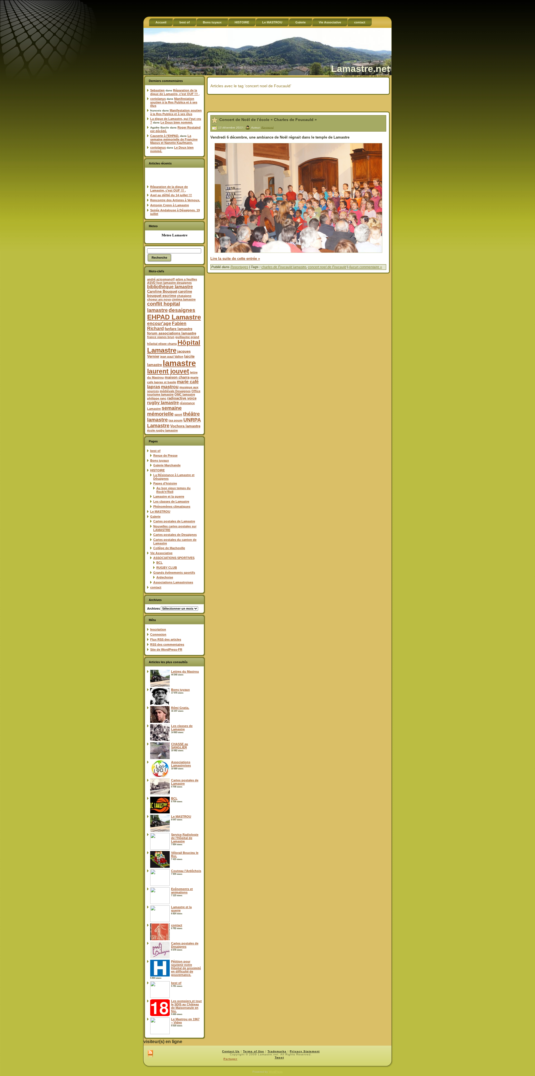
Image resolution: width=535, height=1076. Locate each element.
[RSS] (150, 1054)
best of (155, 450)
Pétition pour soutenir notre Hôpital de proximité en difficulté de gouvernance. (186, 968)
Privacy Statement (305, 1051)
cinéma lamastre (184, 299)
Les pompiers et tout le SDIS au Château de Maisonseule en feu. (186, 1006)
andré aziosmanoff (161, 279)
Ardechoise (164, 577)
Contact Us (231, 1051)
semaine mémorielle (164, 411)
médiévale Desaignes (175, 391)
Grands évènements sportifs (174, 572)
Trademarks (277, 1051)
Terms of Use (253, 1051)
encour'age (159, 323)
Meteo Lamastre (175, 235)
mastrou (170, 386)
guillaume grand (187, 337)
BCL (159, 562)
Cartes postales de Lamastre (174, 521)
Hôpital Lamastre (173, 346)
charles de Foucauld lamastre (283, 267)
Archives (153, 608)
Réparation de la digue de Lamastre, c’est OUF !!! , (175, 92)
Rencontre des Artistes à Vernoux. (175, 200)
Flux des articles (165, 639)
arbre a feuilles (186, 279)
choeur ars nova (159, 299)
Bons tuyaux (159, 460)
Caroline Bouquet (162, 291)
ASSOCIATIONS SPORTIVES (173, 557)
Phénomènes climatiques (171, 506)
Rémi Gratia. (180, 707)
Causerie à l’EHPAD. (164, 135)
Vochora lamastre (185, 426)
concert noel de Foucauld (327, 267)
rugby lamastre (163, 402)
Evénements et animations (182, 890)
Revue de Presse (165, 455)
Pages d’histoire (165, 483)
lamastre (179, 363)
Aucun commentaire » (365, 267)
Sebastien (157, 90)
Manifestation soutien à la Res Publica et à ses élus (173, 102)
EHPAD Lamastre (174, 317)
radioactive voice (181, 398)
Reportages (239, 267)
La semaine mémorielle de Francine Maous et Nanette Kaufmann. (174, 139)
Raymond (267, 127)
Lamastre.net (360, 68)
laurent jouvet (168, 371)
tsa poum (176, 420)
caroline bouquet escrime (169, 293)
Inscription (158, 629)
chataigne (184, 295)
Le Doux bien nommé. (176, 122)
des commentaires (167, 644)
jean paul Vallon (171, 356)
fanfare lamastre (178, 329)
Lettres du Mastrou (185, 671)
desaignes (182, 310)
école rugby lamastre (162, 430)
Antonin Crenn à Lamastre (169, 205)
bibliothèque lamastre (170, 286)
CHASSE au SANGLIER (179, 745)
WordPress (276, 1071)
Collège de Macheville (169, 548)
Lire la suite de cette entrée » (235, 258)
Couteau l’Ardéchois (186, 871)
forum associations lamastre (171, 333)
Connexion (158, 634)
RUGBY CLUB (166, 567)
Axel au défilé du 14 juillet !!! (171, 195)
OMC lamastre (184, 394)
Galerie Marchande (167, 465)
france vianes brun (160, 337)
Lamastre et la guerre (168, 496)
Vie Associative (161, 553)
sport (178, 414)
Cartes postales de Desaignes (175, 534)
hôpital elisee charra (162, 343)
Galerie (155, 516)
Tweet (279, 1057)
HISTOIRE (157, 470)
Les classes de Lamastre (171, 501)
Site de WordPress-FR (166, 649)
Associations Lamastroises (173, 582)
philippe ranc (156, 398)
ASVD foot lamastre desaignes (169, 282)
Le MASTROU (160, 511)
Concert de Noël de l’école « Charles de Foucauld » (268, 119)
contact (155, 587)
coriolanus (158, 98)
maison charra (177, 377)
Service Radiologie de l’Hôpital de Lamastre (184, 838)
